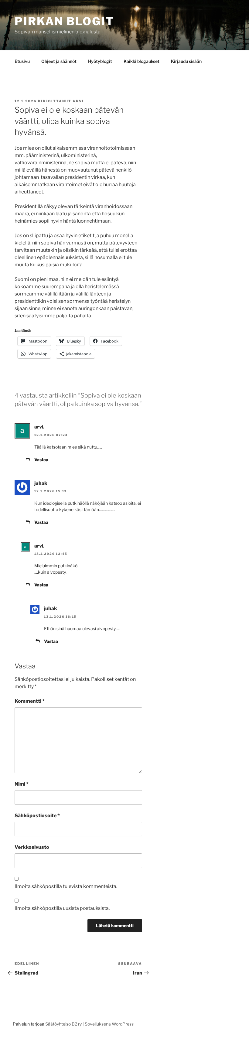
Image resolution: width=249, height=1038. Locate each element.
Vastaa (41, 459)
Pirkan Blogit (64, 21)
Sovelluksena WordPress (109, 1023)
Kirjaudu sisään (186, 61)
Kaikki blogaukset (141, 61)
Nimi (22, 784)
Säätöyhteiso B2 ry (63, 1023)
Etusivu (22, 61)
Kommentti (30, 701)
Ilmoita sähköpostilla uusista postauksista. (62, 908)
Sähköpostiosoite (37, 815)
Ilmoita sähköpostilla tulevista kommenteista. (66, 886)
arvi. (79, 101)
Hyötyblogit (100, 61)
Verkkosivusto (32, 847)
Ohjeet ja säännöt (59, 61)
